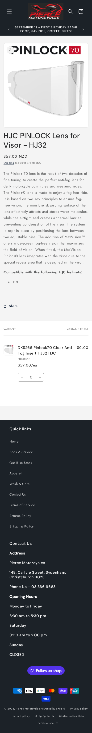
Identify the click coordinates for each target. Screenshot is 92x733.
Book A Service (21, 452)
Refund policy (21, 716)
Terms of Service (22, 505)
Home (13, 441)
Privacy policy (79, 708)
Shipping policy (44, 716)
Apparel (15, 473)
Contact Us (17, 494)
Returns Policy (20, 515)
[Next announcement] (83, 29)
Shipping (9, 162)
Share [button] (13, 306)
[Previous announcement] (9, 29)
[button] (9, 11)
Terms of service (48, 723)
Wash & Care (19, 483)
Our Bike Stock (20, 462)
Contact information (71, 716)
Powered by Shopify (53, 708)
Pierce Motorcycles (28, 708)
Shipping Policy (21, 526)
